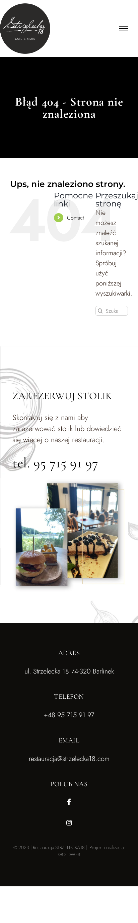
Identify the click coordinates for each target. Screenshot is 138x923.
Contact (75, 218)
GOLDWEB (69, 854)
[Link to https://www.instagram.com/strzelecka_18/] (69, 822)
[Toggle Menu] (123, 28)
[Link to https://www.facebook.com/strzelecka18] (69, 802)
